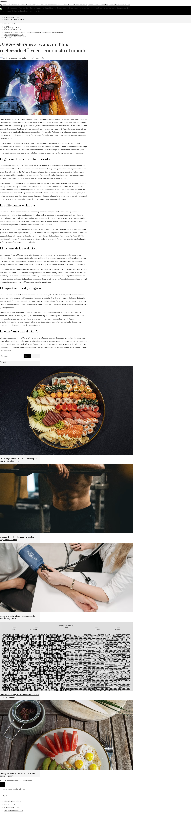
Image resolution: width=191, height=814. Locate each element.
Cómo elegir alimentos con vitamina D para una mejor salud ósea (95, 8)
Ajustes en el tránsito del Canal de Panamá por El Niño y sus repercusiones (30, 5)
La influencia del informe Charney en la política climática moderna (42, 8)
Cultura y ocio (5, 37)
